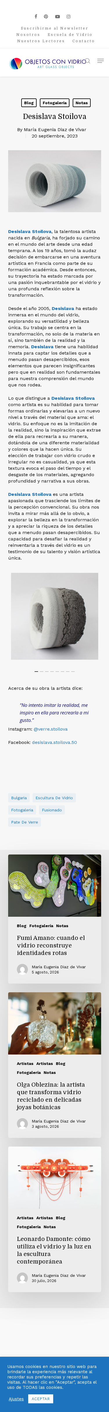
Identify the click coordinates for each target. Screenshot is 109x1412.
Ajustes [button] (16, 1399)
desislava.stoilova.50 (54, 742)
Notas (82, 102)
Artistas (25, 1063)
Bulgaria (19, 797)
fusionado (52, 810)
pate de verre (24, 822)
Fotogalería (55, 102)
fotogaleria (22, 810)
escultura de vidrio (54, 797)
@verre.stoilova (51, 729)
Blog (29, 102)
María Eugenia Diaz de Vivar (55, 129)
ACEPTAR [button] (41, 1399)
